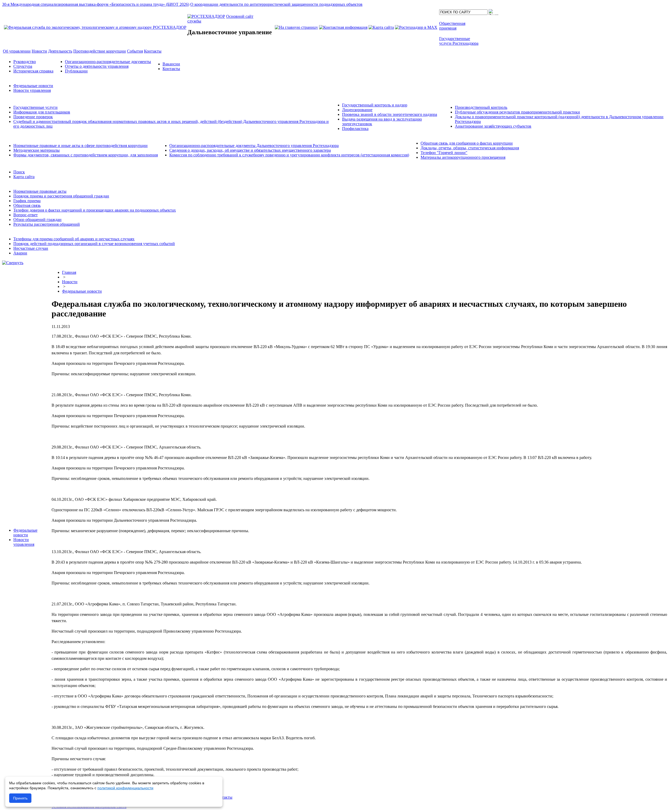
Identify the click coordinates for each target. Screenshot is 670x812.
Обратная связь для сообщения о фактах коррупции (467, 143)
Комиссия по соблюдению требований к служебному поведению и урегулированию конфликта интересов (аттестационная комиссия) (289, 155)
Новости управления (32, 90)
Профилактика (355, 128)
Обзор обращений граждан (37, 219)
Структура (22, 66)
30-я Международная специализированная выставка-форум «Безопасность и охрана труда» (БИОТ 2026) (95, 4)
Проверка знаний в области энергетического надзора (389, 114)
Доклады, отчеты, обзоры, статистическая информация (470, 148)
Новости (69, 282)
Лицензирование (357, 109)
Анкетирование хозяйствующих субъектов (493, 126)
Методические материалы (36, 150)
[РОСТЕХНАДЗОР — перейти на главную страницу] (95, 27)
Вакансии (171, 64)
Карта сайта (24, 176)
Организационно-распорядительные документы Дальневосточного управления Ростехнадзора (254, 145)
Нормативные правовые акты (39, 191)
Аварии (20, 253)
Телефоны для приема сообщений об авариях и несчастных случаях (74, 239)
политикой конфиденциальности (125, 788)
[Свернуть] (12, 262)
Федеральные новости (33, 85)
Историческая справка (33, 71)
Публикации (76, 71)
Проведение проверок (33, 117)
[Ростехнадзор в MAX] (416, 27)
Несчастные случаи (30, 248)
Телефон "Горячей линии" (444, 152)
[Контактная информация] (343, 27)
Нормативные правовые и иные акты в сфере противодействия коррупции (80, 145)
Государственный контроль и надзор (374, 105)
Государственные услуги (35, 107)
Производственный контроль (481, 107)
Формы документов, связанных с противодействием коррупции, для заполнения (85, 155)
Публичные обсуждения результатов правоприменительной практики (517, 112)
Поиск (19, 172)
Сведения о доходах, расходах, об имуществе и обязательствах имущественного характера (250, 150)
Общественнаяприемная (452, 25)
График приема (27, 200)
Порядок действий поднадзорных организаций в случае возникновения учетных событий (94, 243)
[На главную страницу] (296, 27)
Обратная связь (27, 205)
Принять (20, 798)
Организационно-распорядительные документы (108, 61)
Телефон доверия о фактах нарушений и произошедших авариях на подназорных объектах (94, 210)
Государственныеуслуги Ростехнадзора (458, 41)
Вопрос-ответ (25, 215)
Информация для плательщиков (41, 112)
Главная (69, 272)
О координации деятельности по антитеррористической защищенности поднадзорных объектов (276, 4)
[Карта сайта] (381, 27)
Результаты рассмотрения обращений (46, 224)
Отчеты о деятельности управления (97, 66)
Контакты (171, 68)
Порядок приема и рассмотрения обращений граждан (61, 196)
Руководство (24, 61)
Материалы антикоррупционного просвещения (463, 157)
